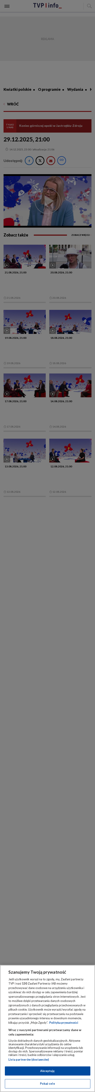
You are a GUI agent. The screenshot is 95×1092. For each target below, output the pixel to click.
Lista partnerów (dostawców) (28, 1059)
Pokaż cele (47, 1083)
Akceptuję (47, 1071)
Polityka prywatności (63, 1022)
